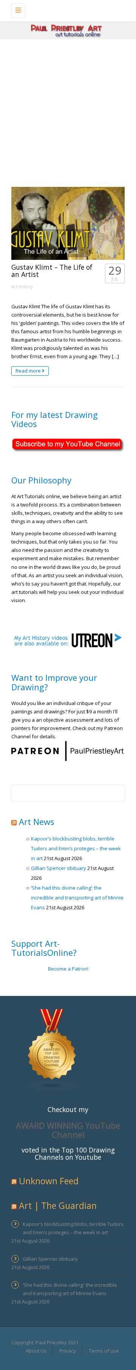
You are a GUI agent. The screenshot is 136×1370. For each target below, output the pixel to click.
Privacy (67, 1350)
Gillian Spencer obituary (58, 868)
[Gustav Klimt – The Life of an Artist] (68, 223)
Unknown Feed (49, 1181)
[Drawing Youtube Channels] (52, 1049)
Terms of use (104, 1350)
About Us (36, 1350)
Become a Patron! (68, 968)
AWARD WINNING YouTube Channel (68, 1130)
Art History (22, 286)
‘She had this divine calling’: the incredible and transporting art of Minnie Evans (77, 897)
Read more (28, 370)
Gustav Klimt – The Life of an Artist (51, 271)
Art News (36, 821)
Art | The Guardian (58, 1205)
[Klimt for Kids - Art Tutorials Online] (66, 9)
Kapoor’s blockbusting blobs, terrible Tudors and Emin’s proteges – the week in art (76, 848)
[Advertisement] (68, 111)
